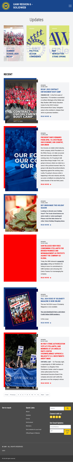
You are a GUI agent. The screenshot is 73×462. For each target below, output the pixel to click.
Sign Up (67, 432)
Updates (43, 85)
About (27, 411)
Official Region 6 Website (33, 433)
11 (35, 394)
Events (28, 418)
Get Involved (29, 422)
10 (32, 394)
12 (38, 394)
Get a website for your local (33, 429)
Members (28, 426)
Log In (3, 450)
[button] (67, 408)
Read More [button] (46, 116)
